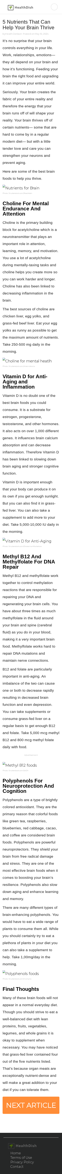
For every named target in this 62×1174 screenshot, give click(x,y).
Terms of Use (21, 1158)
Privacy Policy (22, 1162)
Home (15, 1153)
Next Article (31, 1105)
